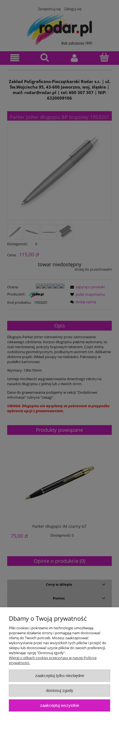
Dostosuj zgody (59, 690)
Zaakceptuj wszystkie (59, 705)
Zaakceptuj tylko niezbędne (59, 675)
